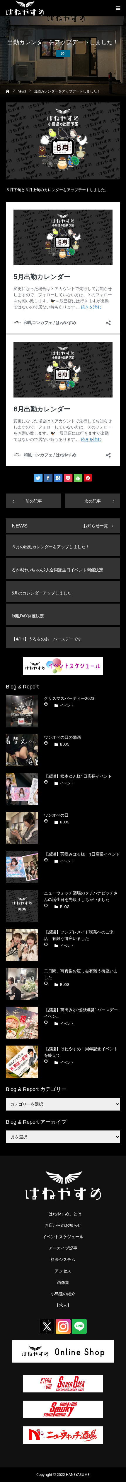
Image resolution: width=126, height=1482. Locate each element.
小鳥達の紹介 (63, 1294)
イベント (67, 705)
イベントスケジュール (63, 1237)
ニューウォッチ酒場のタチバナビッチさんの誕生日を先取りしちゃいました (81, 896)
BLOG (64, 744)
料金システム (63, 1259)
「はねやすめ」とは (63, 1214)
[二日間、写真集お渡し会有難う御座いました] (22, 984)
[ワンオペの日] (22, 828)
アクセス (63, 1271)
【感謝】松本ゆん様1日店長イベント (78, 776)
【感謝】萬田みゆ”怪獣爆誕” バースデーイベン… (81, 1013)
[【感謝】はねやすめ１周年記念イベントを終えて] (22, 1062)
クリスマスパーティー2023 (69, 698)
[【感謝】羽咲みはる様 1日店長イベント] (22, 867)
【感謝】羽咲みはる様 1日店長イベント (82, 854)
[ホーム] (8, 90)
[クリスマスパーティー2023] (22, 711)
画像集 (63, 1282)
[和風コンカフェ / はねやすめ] (25, 8)
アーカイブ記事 (63, 1248)
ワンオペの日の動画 (62, 737)
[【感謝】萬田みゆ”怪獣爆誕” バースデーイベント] (22, 1023)
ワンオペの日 (56, 815)
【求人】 (63, 1305)
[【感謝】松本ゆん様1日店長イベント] (22, 789)
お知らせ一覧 (95, 526)
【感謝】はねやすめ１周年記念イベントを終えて (81, 1052)
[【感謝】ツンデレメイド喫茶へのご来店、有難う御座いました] (22, 945)
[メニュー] (118, 8)
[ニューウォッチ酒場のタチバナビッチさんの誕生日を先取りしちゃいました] (22, 906)
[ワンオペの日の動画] (22, 750)
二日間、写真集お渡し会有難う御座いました (81, 974)
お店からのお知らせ (63, 1225)
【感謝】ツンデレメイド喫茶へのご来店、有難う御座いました (79, 935)
